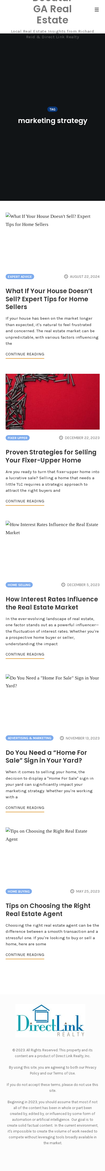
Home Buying (19, 891)
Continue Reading (25, 353)
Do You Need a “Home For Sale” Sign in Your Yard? (46, 756)
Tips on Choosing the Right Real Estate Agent (48, 910)
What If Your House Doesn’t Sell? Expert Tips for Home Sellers (49, 299)
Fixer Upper (17, 438)
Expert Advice (20, 277)
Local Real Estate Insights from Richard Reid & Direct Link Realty (52, 34)
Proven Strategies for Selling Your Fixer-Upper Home (51, 456)
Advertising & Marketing (29, 738)
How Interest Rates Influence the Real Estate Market (52, 603)
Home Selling (19, 585)
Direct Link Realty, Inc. (73, 1056)
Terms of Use (64, 1073)
